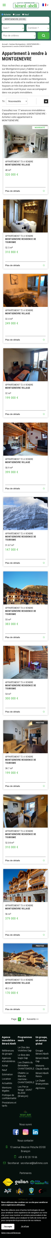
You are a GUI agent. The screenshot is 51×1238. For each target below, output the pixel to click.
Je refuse (25, 1226)
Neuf (26, 14)
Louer (17, 14)
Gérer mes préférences (11, 1233)
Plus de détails (12, 191)
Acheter (7, 14)
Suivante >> (33, 1019)
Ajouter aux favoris (44, 191)
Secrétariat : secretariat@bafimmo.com (28, 1163)
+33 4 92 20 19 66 (27, 1157)
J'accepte (8, 1227)
